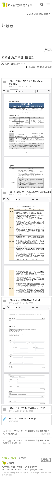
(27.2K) (27, 408)
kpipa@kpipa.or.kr (36, 470)
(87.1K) (30, 192)
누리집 (31, 14)
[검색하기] (41, 4)
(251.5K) (25, 300)
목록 (49, 50)
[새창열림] (46, 460)
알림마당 (38, 14)
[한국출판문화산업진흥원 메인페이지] (17, 4)
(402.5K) (27, 82)
